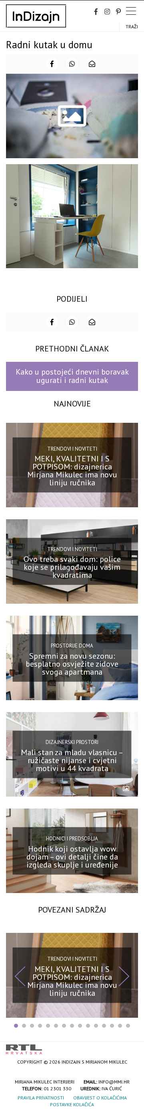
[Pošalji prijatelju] (92, 64)
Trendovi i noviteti (72, 448)
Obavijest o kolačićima (100, 1098)
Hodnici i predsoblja (72, 838)
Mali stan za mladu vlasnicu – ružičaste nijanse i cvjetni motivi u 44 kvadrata (72, 760)
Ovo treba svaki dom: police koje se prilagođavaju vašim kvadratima (72, 567)
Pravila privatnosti (41, 1098)
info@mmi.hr (114, 1082)
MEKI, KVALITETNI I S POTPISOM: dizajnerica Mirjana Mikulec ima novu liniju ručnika (72, 470)
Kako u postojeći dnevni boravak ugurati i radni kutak (72, 376)
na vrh (130, 1047)
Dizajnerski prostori (72, 742)
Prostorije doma (72, 645)
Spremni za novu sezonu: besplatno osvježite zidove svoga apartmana (72, 663)
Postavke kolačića (72, 1104)
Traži (132, 26)
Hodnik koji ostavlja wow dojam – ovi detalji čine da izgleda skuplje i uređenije (72, 857)
